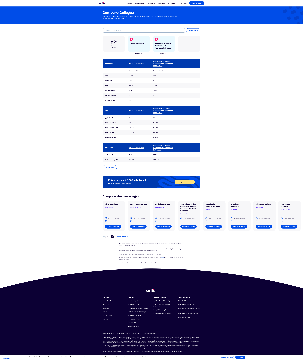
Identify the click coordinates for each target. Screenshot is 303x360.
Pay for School (172, 3)
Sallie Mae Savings (184, 317)
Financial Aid (161, 3)
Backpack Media (107, 315)
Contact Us (106, 304)
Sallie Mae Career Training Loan (188, 313)
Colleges (129, 3)
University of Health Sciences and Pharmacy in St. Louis (163, 64)
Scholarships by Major (134, 319)
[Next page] (112, 236)
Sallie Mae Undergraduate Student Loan (189, 309)
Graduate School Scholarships (137, 312)
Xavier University (136, 64)
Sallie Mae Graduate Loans (186, 304)
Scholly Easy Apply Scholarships (162, 313)
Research (105, 319)
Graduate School (140, 3)
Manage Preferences (227, 357)
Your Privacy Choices (123, 333)
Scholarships (151, 3)
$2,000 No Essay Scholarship (161, 301)
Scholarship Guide (133, 304)
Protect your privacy (109, 333)
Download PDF (192, 30)
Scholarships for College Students (138, 308)
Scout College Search (134, 301)
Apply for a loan (196, 3)
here (162, 257)
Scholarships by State (134, 315)
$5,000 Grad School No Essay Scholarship (161, 305)
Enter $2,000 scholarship (184, 182)
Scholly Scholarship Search (161, 310)
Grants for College (133, 326)
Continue (240, 357)
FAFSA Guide (132, 323)
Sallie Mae (106, 308)
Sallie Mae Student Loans (186, 301)
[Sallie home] (112, 3)
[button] (149, 334)
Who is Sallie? (107, 301)
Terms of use (136, 333)
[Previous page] (104, 236)
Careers (105, 312)
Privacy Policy (6, 358)
